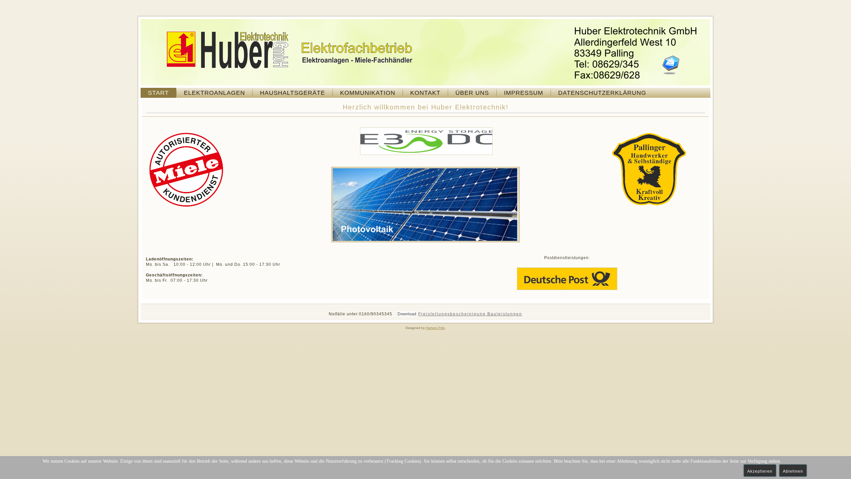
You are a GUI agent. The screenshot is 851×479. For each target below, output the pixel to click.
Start (158, 92)
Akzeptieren (760, 471)
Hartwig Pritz (435, 328)
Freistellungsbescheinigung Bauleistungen (470, 314)
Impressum (523, 92)
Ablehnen (793, 471)
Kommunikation (367, 92)
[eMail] (671, 65)
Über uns (472, 92)
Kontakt (425, 92)
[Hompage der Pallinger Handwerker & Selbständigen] (649, 207)
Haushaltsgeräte (292, 92)
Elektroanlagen (214, 92)
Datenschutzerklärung (602, 92)
